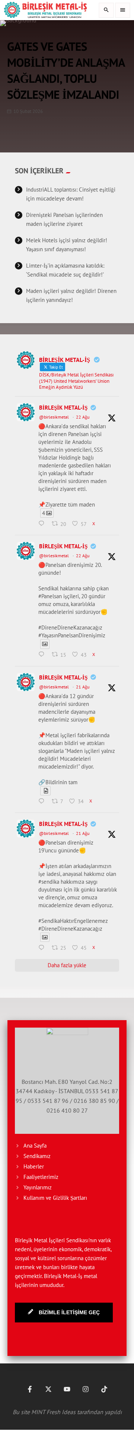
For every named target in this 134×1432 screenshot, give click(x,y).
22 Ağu (82, 417)
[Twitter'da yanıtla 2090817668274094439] (43, 802)
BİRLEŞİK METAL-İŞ (63, 407)
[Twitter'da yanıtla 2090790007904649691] (43, 948)
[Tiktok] (104, 1389)
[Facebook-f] (29, 1389)
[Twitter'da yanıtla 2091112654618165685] (43, 524)
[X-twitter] (48, 1389)
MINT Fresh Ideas (53, 1412)
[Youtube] (67, 1389)
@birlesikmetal (54, 417)
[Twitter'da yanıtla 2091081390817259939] (43, 655)
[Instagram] (85, 1389)
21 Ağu (82, 687)
